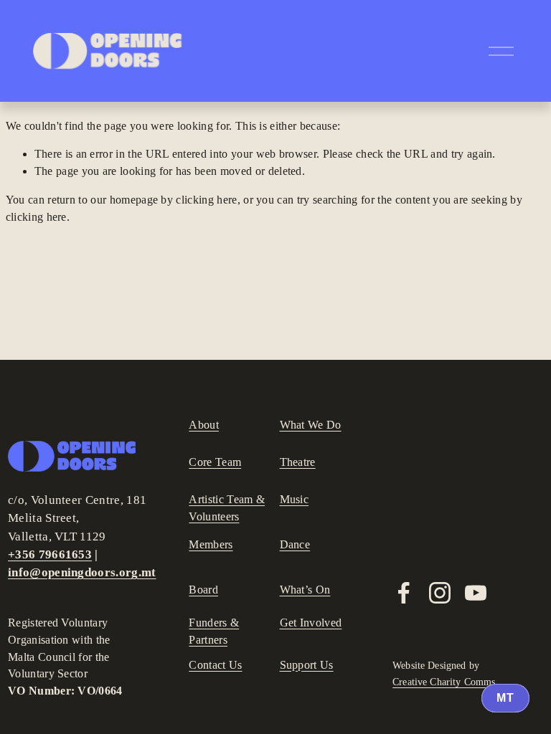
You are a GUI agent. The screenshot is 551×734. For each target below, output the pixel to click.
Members (210, 544)
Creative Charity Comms (443, 682)
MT (505, 698)
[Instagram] (439, 592)
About (204, 425)
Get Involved (311, 622)
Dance (295, 544)
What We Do (311, 425)
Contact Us (215, 665)
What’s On (305, 589)
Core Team (215, 462)
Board (203, 589)
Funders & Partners (214, 631)
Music (294, 499)
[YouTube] (475, 592)
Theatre (298, 462)
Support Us (307, 665)
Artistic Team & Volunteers (227, 508)
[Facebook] (403, 592)
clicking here (206, 200)
